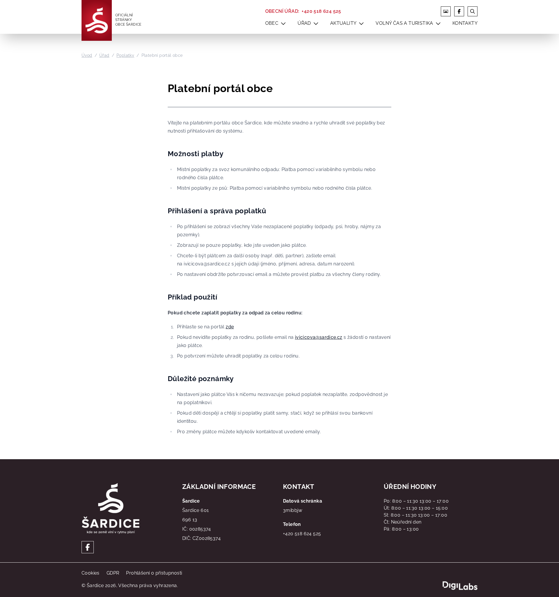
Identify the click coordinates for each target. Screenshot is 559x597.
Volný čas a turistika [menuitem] (404, 23)
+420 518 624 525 (321, 11)
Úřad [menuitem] (304, 23)
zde (230, 327)
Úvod (87, 55)
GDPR (113, 573)
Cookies (91, 573)
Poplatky (125, 55)
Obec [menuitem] (272, 23)
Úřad (104, 55)
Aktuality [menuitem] (343, 23)
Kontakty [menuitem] (464, 23)
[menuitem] (283, 23)
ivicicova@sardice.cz (318, 337)
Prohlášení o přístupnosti (154, 573)
